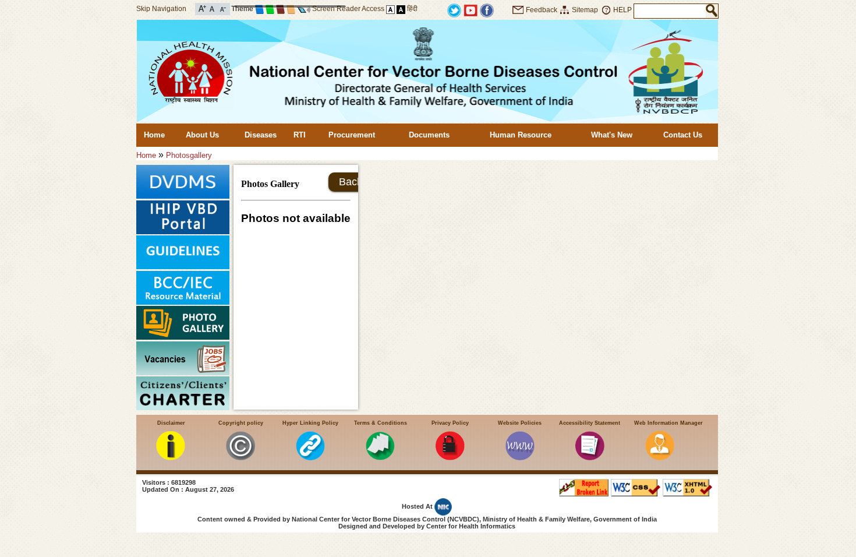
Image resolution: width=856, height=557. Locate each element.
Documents (429, 135)
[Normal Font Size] (212, 8)
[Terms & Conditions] (380, 457)
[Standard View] (390, 9)
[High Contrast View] (401, 9)
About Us (202, 135)
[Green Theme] (270, 9)
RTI (299, 135)
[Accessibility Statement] (589, 457)
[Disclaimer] (170, 457)
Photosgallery (189, 155)
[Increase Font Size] (202, 8)
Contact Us (682, 135)
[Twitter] (454, 10)
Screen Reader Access (348, 9)
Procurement (351, 135)
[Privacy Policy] (450, 457)
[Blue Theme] (259, 9)
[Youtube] (470, 10)
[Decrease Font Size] (222, 8)
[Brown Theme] (280, 9)
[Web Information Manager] (659, 457)
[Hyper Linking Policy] (310, 457)
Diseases (261, 135)
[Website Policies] (520, 457)
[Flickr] (487, 10)
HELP (622, 10)
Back (350, 182)
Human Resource (520, 135)
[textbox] (670, 11)
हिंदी (412, 9)
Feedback (541, 10)
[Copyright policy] (240, 457)
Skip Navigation (161, 9)
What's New (611, 135)
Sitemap (585, 10)
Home (154, 135)
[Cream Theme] (290, 9)
